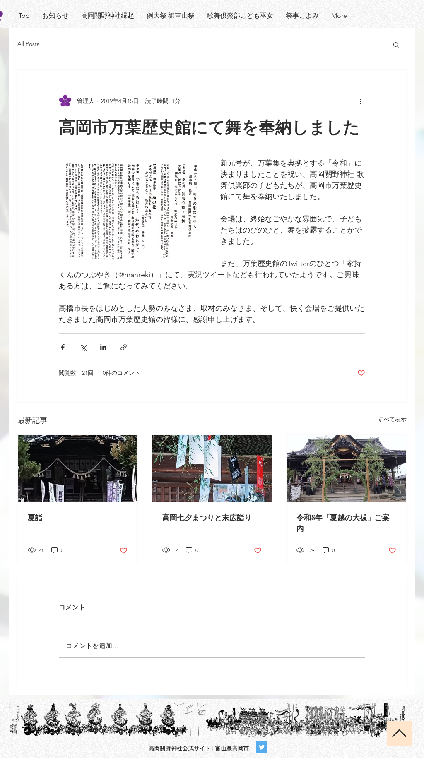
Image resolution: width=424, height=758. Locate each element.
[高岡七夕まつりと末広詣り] (212, 468)
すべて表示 (392, 419)
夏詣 (35, 517)
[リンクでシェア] (124, 347)
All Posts (28, 44)
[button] (396, 44)
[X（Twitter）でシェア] (83, 347)
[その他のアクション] (360, 101)
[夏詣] (77, 468)
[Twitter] (261, 747)
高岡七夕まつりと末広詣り (207, 517)
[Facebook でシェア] (63, 347)
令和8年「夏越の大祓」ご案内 (343, 522)
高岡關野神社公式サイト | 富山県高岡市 (199, 748)
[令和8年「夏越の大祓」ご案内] (346, 468)
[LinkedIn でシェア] (103, 347)
